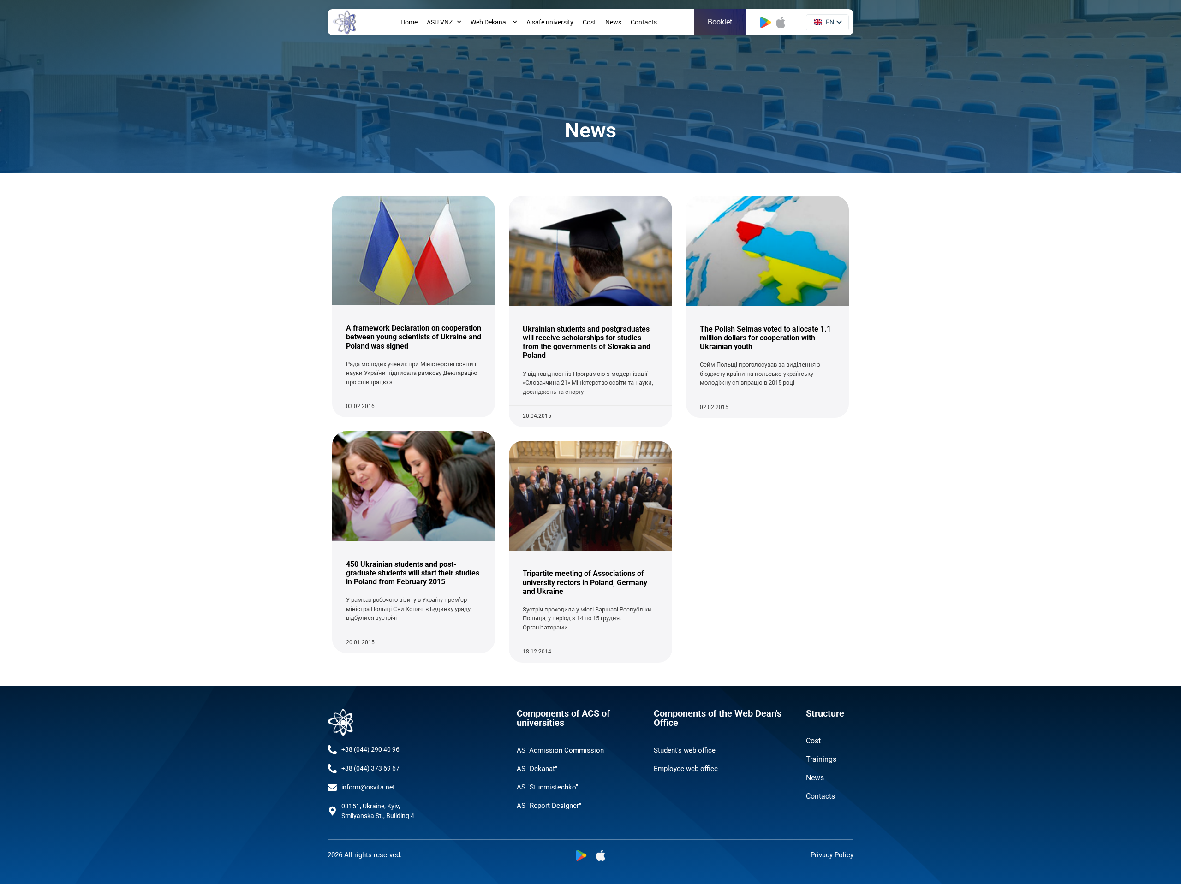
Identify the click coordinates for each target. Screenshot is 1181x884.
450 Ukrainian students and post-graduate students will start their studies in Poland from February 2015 (412, 573)
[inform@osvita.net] (332, 787)
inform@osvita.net (368, 787)
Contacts (644, 22)
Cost (589, 22)
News (613, 22)
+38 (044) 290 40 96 (370, 749)
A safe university (549, 22)
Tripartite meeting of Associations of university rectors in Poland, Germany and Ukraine (585, 582)
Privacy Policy (832, 855)
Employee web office (686, 769)
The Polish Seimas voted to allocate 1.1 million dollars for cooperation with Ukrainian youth (765, 338)
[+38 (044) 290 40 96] (332, 749)
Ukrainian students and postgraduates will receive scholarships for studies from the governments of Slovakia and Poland (586, 342)
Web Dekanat (489, 22)
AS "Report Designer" (549, 805)
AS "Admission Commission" (561, 750)
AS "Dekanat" (537, 769)
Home (409, 22)
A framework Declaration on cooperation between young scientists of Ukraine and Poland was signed (413, 337)
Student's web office (685, 750)
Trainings (821, 759)
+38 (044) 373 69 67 (370, 768)
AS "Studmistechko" (547, 787)
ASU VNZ (440, 22)
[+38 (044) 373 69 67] (332, 768)
